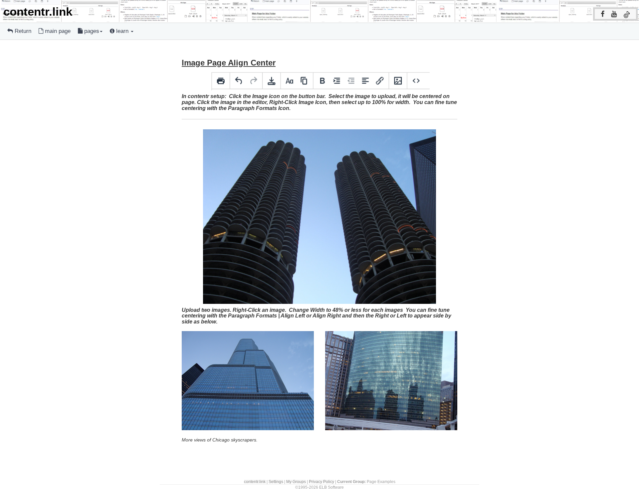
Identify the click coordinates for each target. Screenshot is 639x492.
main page (57, 31)
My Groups (296, 481)
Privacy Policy (321, 481)
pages (91, 31)
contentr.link (255, 481)
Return (22, 31)
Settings (276, 481)
